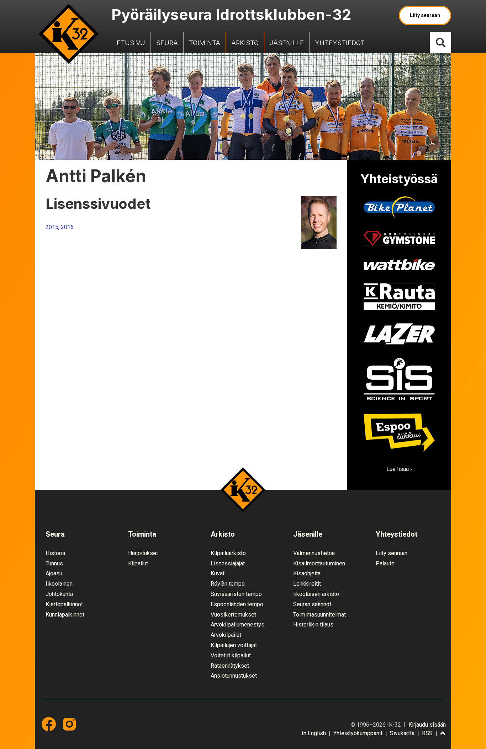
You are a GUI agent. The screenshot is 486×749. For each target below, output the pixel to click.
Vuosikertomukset (233, 614)
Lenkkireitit (307, 583)
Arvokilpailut (226, 634)
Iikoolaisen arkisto (316, 594)
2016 (67, 227)
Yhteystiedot (340, 43)
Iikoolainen (59, 583)
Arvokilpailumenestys (237, 624)
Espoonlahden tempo (237, 604)
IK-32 (68, 33)
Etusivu (131, 43)
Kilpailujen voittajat (234, 645)
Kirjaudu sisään (427, 724)
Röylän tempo (228, 583)
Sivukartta (402, 733)
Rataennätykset (230, 665)
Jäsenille (287, 43)
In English (314, 733)
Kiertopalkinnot (64, 604)
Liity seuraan (425, 15)
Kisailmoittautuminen (319, 563)
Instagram (69, 724)
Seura (167, 43)
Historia (55, 553)
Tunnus (54, 563)
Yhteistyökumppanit (357, 733)
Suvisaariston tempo (236, 594)
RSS (427, 733)
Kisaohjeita (307, 573)
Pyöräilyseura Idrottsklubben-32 (231, 14)
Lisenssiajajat (228, 563)
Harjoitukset (143, 553)
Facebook (48, 724)
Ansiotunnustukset (234, 675)
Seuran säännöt (312, 604)
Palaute (385, 563)
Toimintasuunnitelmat (319, 614)
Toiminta (204, 43)
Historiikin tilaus (313, 624)
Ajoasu (54, 573)
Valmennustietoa (314, 553)
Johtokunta (59, 594)
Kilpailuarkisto (228, 553)
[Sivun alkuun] (443, 733)
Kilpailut (138, 563)
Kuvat (217, 573)
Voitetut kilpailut (231, 655)
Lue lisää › (399, 469)
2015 (52, 227)
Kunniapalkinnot (65, 614)
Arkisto (245, 43)
